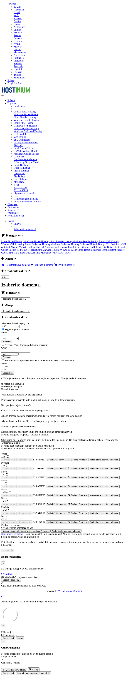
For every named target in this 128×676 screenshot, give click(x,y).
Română (18, 63)
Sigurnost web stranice (25, 193)
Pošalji (20, 638)
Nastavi (6, 550)
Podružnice (13, 212)
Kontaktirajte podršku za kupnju (104, 460)
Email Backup (21, 165)
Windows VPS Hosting (25, 125)
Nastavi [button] (8, 574)
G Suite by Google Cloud (26, 162)
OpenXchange (21, 179)
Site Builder (19, 176)
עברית (17, 43)
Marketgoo (19, 182)
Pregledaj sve (20, 106)
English (17, 29)
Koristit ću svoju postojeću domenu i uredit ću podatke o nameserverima (40, 360)
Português (19, 58)
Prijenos (6, 357)
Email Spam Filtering (24, 148)
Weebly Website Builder (26, 142)
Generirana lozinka (10, 662)
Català (17, 12)
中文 (16, 15)
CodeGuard (19, 173)
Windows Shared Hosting (26, 114)
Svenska (18, 72)
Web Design (20, 137)
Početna (11, 100)
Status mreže (13, 210)
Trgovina (12, 103)
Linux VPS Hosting (23, 123)
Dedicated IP (20, 134)
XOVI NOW (20, 187)
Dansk (17, 24)
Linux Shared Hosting (25, 111)
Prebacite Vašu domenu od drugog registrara (26, 345)
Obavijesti (12, 204)
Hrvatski (11, 3)
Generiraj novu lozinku (15, 670)
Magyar (17, 46)
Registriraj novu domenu (26, 198)
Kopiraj (34, 670)
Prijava (10, 80)
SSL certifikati (21, 190)
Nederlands (19, 27)
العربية (17, 6)
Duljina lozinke (8, 656)
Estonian (18, 32)
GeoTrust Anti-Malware (25, 159)
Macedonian (20, 52)
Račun (11, 221)
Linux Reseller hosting (25, 117)
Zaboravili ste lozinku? (25, 229)
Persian (17, 35)
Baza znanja (13, 207)
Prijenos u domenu (44, 264)
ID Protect (19, 156)
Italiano (17, 49)
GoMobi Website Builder (26, 151)
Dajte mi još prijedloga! (12, 534)
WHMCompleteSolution (70, 591)
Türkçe (17, 74)
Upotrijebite (7, 373)
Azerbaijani (19, 9)
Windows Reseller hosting (26, 120)
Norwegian (19, 55)
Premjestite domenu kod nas (27, 201)
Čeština (17, 21)
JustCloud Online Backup (26, 153)
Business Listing (22, 168)
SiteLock (18, 145)
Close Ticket (8, 638)
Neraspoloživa (8, 460)
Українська (19, 77)
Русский (18, 66)
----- (16, 108)
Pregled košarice (15, 83)
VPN (16, 184)
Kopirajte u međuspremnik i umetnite (33, 673)
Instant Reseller (21, 170)
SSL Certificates (22, 139)
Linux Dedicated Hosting (26, 128)
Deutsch (18, 41)
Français (18, 38)
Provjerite (6, 341)
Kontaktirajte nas (15, 215)
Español (18, 69)
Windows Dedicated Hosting (28, 131)
